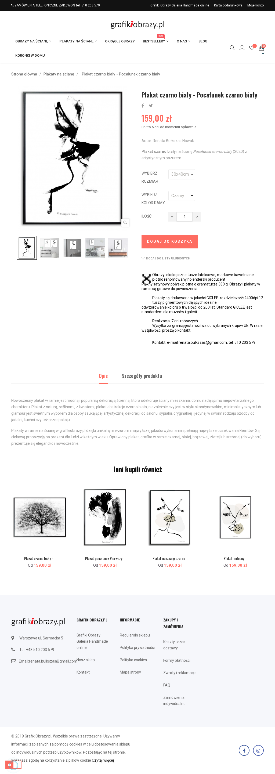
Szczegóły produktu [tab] (142, 375)
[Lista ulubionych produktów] (251, 48)
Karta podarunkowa (228, 5)
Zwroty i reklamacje (180, 673)
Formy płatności (176, 660)
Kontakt (83, 672)
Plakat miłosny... (235, 558)
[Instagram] (258, 750)
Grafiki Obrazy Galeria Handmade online (179, 5)
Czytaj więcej (103, 760)
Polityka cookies (133, 660)
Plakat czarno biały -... (39, 558)
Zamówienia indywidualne (174, 700)
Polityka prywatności (137, 647)
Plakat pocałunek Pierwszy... (105, 558)
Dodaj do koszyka (169, 241)
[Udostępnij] (143, 105)
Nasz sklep (86, 660)
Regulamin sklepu (135, 635)
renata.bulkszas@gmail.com (53, 661)
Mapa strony (130, 672)
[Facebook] (244, 750)
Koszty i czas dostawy (174, 645)
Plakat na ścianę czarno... (170, 558)
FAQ (166, 685)
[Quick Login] (239, 48)
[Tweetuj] (151, 105)
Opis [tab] (103, 375)
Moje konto (255, 5)
